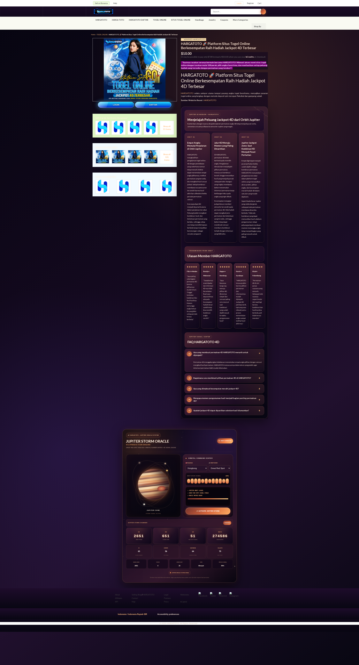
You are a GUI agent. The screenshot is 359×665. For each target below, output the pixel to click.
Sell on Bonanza (101, 3)
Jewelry (212, 20)
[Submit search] (263, 11)
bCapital (183, 602)
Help (115, 3)
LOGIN (116, 105)
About (117, 595)
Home (93, 34)
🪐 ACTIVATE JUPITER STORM (207, 511)
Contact (135, 598)
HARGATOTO (101, 20)
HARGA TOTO (118, 20)
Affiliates (118, 598)
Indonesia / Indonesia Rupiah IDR (132, 614)
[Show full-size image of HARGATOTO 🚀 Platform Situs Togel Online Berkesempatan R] (134, 70)
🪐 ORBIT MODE (213, 463)
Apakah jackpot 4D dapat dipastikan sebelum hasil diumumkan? (224, 410)
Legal (166, 595)
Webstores (184, 595)
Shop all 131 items (167, 157)
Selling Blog (136, 595)
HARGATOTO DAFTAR (138, 20)
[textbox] (236, 11)
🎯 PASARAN (189, 463)
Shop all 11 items (167, 127)
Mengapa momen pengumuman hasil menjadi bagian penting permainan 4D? (224, 399)
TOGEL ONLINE (159, 20)
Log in (239, 3)
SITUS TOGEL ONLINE (180, 20)
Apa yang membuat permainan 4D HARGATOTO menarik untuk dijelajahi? (225, 353)
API (116, 602)
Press (166, 602)
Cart (259, 3)
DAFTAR (153, 105)
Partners (167, 598)
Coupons (224, 20)
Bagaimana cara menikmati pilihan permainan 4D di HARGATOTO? (224, 378)
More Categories (240, 20)
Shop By (258, 26)
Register (250, 3)
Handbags (199, 20)
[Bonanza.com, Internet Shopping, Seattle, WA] (226, 613)
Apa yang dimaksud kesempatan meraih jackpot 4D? (224, 388)
